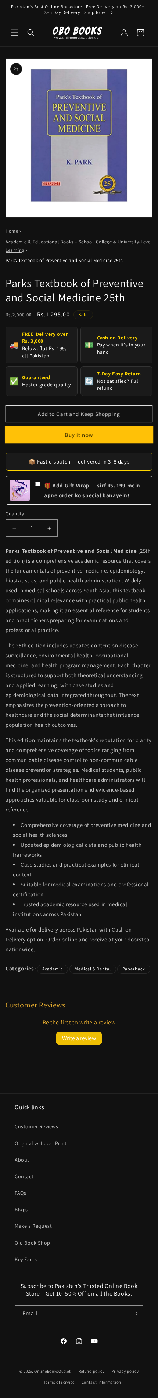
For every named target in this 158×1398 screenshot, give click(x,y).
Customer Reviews (36, 1126)
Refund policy (92, 1371)
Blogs (21, 1209)
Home (12, 231)
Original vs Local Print (41, 1143)
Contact (24, 1176)
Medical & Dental (93, 969)
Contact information (101, 1382)
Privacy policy (125, 1371)
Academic (52, 969)
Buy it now (79, 434)
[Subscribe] (135, 1313)
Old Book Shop (32, 1242)
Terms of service (59, 1382)
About (22, 1159)
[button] (15, 33)
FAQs (20, 1193)
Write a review (79, 1038)
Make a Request (33, 1226)
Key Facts (26, 1259)
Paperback (133, 969)
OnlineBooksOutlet (52, 1370)
